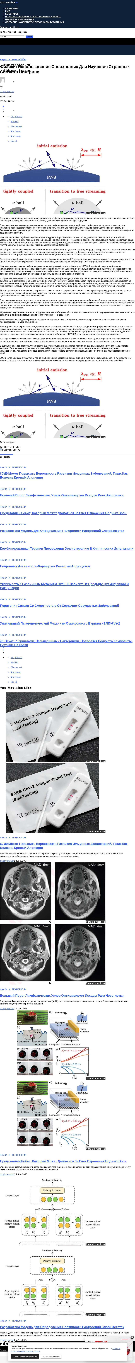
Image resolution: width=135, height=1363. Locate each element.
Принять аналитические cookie (25, 1356)
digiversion (7, 91)
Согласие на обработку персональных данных (34, 22)
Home (7, 11)
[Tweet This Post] (70, 108)
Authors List (11, 8)
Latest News (11, 14)
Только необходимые (51, 1356)
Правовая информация (19, 19)
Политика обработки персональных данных (33, 16)
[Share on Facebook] (70, 647)
